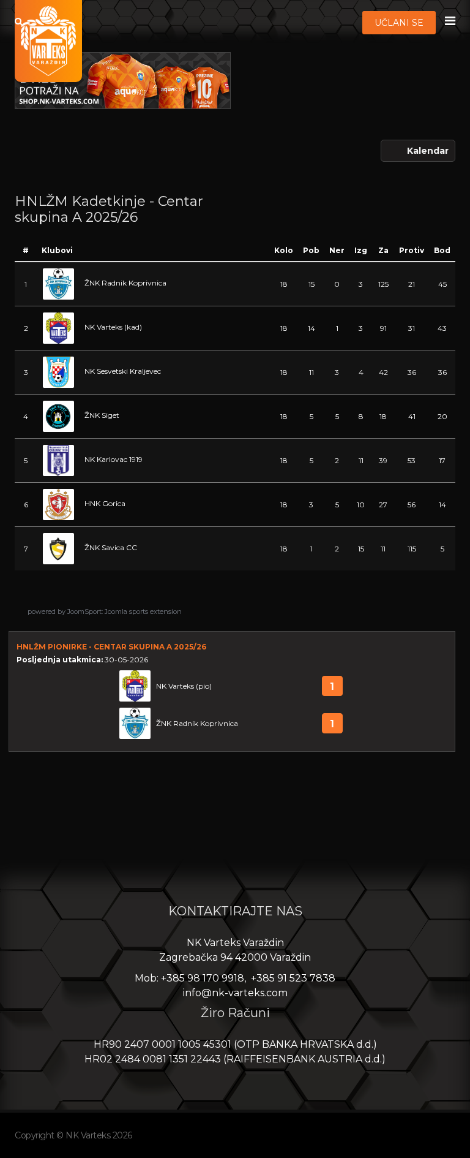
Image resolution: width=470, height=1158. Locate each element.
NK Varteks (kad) (113, 326)
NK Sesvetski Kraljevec (122, 371)
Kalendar (428, 150)
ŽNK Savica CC (110, 547)
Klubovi (57, 250)
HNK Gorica (104, 503)
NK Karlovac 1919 (113, 459)
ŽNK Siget (101, 415)
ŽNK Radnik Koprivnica (125, 282)
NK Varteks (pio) (184, 686)
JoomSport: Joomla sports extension (124, 611)
